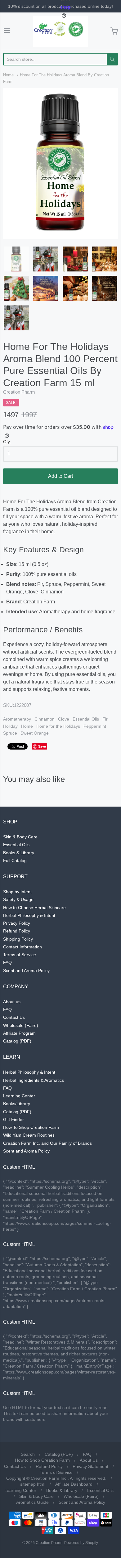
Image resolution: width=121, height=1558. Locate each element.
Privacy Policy (16, 923)
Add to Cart (60, 476)
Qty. (7, 441)
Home (8, 75)
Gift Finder (13, 1119)
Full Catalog (15, 860)
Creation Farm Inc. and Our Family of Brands (47, 1143)
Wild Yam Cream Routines (29, 1135)
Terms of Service (19, 954)
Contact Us (14, 1017)
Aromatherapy (17, 719)
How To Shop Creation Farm (31, 1127)
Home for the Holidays (58, 726)
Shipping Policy (18, 939)
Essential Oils (86, 719)
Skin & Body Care (20, 836)
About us (11, 1001)
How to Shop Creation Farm (42, 1460)
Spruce (10, 733)
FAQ (7, 962)
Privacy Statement (90, 1466)
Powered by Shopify (81, 1543)
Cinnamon (44, 719)
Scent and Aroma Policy (26, 970)
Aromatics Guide (32, 1502)
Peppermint (94, 726)
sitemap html (32, 1484)
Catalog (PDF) (17, 1040)
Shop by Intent (17, 891)
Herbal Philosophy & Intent (29, 915)
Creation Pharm (19, 392)
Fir (105, 719)
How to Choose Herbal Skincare (34, 907)
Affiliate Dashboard (73, 1484)
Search (28, 1454)
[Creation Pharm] (60, 31)
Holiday (10, 726)
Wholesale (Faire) (20, 1025)
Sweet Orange (34, 733)
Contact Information (22, 946)
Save (42, 746)
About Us (89, 1460)
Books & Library (18, 852)
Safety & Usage (18, 899)
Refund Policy (16, 930)
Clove (63, 719)
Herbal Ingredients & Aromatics (33, 1080)
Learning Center (19, 1095)
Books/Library (16, 1103)
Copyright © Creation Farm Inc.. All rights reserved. (56, 1478)
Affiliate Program (19, 1033)
